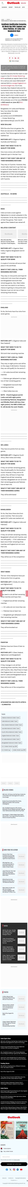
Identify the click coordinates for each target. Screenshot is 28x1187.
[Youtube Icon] (21, 1169)
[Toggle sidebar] (4, 3)
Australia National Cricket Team (11, 728)
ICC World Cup (6, 750)
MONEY (11, 7)
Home (2, 19)
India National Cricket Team (9, 721)
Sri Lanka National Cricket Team (10, 739)
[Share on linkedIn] (15, 58)
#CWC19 (8, 113)
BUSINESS (4, 7)
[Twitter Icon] (10, 1169)
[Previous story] (1, 593)
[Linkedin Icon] (17, 1169)
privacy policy (17, 1159)
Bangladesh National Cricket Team (11, 743)
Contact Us (10, 1178)
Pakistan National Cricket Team (10, 717)
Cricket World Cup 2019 (19, 750)
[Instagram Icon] (14, 1169)
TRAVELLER (17, 7)
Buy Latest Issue (8, 1151)
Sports (8, 19)
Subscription (7, 1148)
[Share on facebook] (9, 58)
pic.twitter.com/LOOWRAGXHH (11, 116)
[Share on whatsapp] (18, 58)
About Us (4, 1178)
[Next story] (27, 593)
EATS (23, 7)
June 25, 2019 (19, 121)
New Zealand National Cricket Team (12, 725)
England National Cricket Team (10, 735)
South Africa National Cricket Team (12, 732)
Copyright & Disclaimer (20, 1178)
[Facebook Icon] (7, 1169)
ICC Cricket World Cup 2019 (9, 746)
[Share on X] (12, 58)
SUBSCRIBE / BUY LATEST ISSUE (14, 1164)
